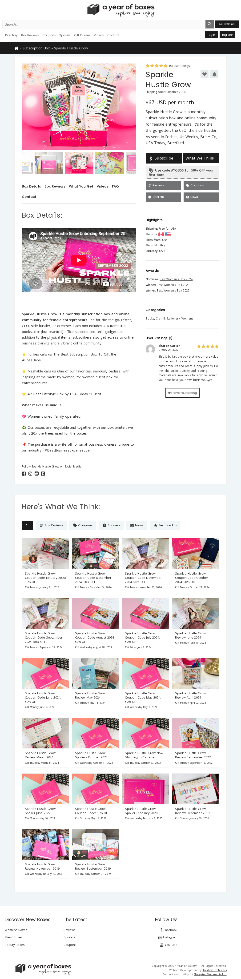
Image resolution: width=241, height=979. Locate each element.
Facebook (170, 930)
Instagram (169, 937)
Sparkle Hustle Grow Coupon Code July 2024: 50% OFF (142, 637)
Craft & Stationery (168, 318)
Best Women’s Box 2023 (173, 285)
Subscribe (160, 158)
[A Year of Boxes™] (120, 10)
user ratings (182, 65)
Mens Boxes (14, 937)
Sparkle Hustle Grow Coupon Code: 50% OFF (92, 811)
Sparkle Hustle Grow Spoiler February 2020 (141, 811)
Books (150, 318)
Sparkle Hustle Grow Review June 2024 (190, 635)
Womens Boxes (16, 930)
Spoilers (65, 35)
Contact (113, 35)
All (27, 525)
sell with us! (227, 24)
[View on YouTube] (37, 473)
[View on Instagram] (30, 473)
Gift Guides (82, 35)
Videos (99, 35)
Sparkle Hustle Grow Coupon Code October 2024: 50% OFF (191, 577)
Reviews (156, 185)
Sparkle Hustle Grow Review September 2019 (93, 866)
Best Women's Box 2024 (176, 279)
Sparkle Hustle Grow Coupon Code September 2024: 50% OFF (43, 637)
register (227, 35)
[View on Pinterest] (43, 473)
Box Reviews (30, 35)
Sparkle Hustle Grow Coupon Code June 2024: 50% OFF (43, 697)
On (27, 587)
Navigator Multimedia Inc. (210, 974)
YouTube (170, 945)
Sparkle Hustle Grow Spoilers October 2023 (91, 755)
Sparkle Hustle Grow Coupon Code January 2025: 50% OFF (45, 577)
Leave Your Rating (184, 393)
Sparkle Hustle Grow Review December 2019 (192, 811)
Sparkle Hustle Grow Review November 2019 (42, 866)
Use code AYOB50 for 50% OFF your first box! (181, 172)
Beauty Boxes (15, 945)
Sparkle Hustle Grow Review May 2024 (90, 695)
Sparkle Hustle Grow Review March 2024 (40, 755)
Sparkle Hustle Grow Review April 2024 (190, 695)
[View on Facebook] (24, 473)
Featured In (165, 525)
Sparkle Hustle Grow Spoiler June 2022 (40, 811)
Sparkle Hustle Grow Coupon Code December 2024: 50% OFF (93, 577)
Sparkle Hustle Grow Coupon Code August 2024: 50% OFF (95, 637)
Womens (187, 318)
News (192, 197)
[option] (79, 107)
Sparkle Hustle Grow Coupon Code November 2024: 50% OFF (143, 577)
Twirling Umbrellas (215, 970)
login (211, 35)
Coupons (49, 35)
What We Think (199, 158)
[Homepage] (16, 47)
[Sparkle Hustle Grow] (45, 553)
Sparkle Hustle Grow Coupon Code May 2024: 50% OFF (143, 697)
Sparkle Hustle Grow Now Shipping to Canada (144, 755)
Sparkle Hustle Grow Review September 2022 (193, 755)
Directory (11, 35)
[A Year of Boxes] (43, 969)
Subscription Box (36, 48)
